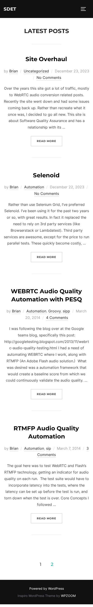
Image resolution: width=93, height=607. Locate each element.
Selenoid (46, 175)
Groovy (54, 311)
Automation (34, 187)
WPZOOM (68, 596)
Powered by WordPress (46, 588)
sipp (66, 311)
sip (48, 448)
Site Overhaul (46, 59)
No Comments (49, 77)
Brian (13, 71)
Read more (49, 141)
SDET (10, 9)
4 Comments (57, 317)
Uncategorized (36, 71)
